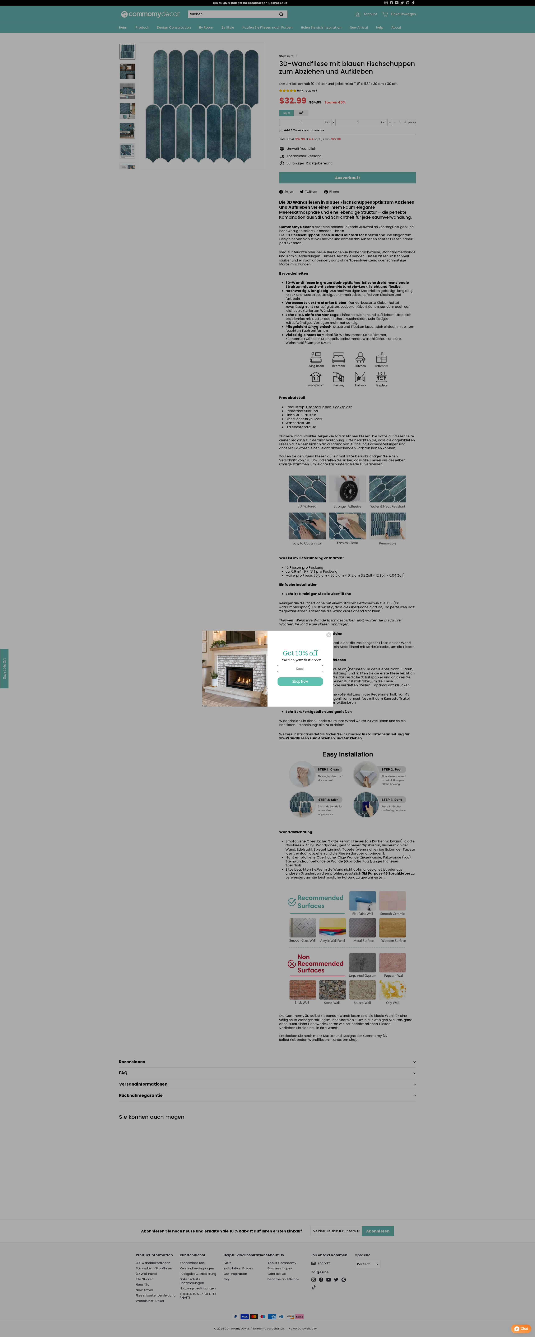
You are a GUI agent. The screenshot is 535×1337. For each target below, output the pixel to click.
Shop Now (300, 681)
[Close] (328, 634)
